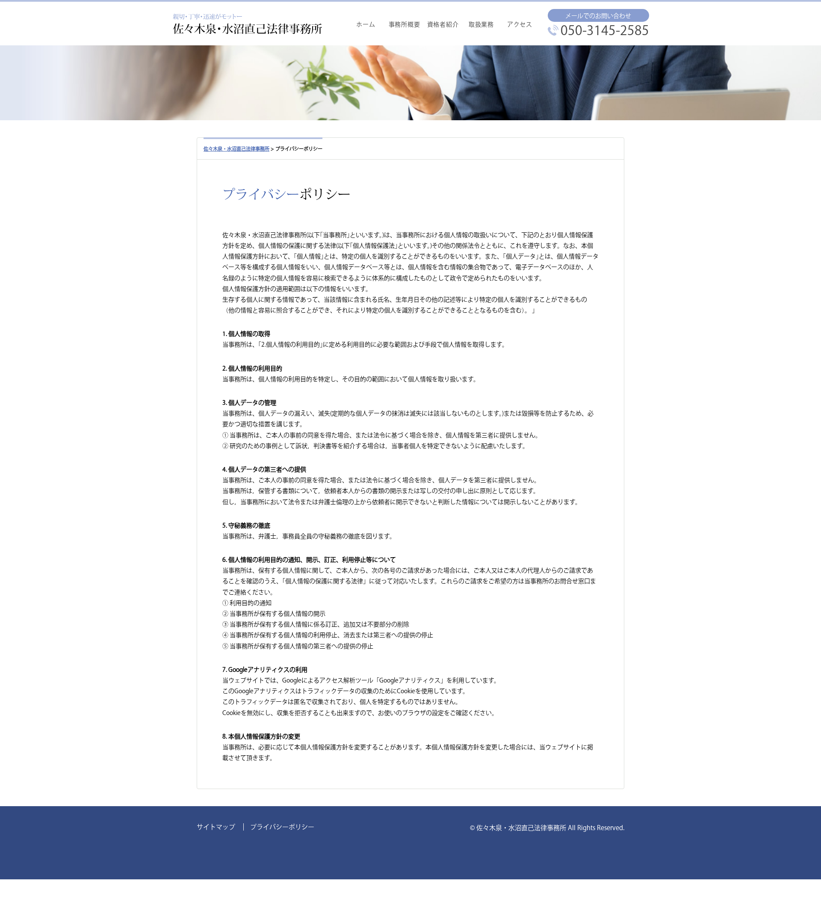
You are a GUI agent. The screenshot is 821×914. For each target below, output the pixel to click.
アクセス (519, 24)
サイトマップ (216, 827)
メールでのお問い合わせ (598, 16)
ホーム (365, 24)
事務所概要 (404, 24)
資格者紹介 (443, 24)
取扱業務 (481, 24)
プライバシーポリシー (282, 827)
